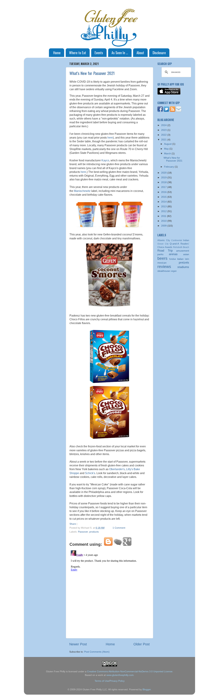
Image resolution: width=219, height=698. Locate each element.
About (140, 52)
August (168, 143)
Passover (83, 531)
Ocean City (163, 244)
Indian (186, 240)
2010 (164, 220)
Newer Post (78, 644)
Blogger (147, 689)
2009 (164, 225)
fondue (172, 259)
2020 (164, 172)
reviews (164, 266)
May (166, 148)
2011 (164, 216)
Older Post (141, 644)
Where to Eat (77, 52)
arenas (173, 254)
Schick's (90, 473)
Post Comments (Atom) (97, 651)
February (169, 166)
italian (180, 259)
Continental (176, 240)
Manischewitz (82, 190)
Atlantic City (163, 240)
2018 (164, 182)
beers (162, 258)
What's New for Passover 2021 (92, 73)
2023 (164, 130)
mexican (161, 262)
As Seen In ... (120, 52)
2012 (164, 211)
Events (99, 52)
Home (57, 52)
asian (186, 254)
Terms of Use (102, 680)
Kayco (105, 160)
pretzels (184, 262)
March (168, 153)
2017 (164, 187)
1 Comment (119, 527)
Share (72, 523)
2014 (164, 201)
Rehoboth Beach (181, 247)
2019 (164, 177)
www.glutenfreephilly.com (120, 675)
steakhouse (163, 271)
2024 (164, 125)
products (94, 531)
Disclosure (159, 52)
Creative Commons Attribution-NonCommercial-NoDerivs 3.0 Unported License (129, 671)
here (110, 137)
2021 (164, 139)
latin (187, 259)
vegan (174, 271)
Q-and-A (174, 243)
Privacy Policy (117, 680)
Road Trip (165, 250)
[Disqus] (109, 592)
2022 (164, 134)
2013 (164, 206)
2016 (164, 192)
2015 (164, 196)
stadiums (183, 267)
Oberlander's (117, 469)
